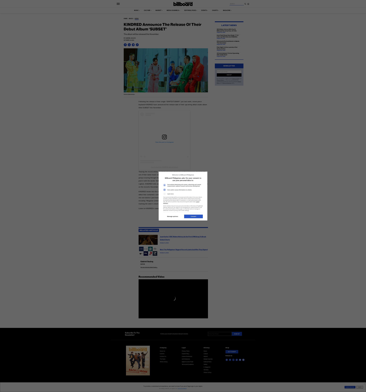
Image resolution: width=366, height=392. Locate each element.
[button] (183, 194)
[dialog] (183, 196)
